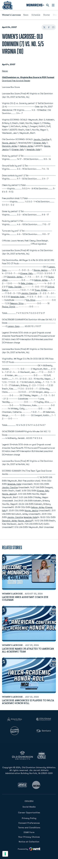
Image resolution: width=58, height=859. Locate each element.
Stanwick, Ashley (9, 146)
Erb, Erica (30, 300)
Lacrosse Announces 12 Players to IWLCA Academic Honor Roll (28, 702)
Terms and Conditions (29, 827)
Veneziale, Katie (33, 149)
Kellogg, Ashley (26, 146)
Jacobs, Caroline (41, 139)
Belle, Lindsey (27, 283)
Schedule (36, 15)
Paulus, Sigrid (8, 306)
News (25, 15)
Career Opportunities (29, 812)
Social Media (29, 807)
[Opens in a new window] (22, 785)
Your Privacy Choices (29, 837)
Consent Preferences (29, 823)
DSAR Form (29, 832)
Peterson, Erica (16, 303)
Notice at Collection (29, 841)
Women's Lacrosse (12, 593)
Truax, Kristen (41, 290)
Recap (5, 71)
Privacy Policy (29, 818)
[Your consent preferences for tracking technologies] (5, 854)
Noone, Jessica (9, 143)
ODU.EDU (29, 801)
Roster (46, 15)
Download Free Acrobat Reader (16, 80)
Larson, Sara (13, 326)
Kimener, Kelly (40, 143)
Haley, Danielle (14, 287)
